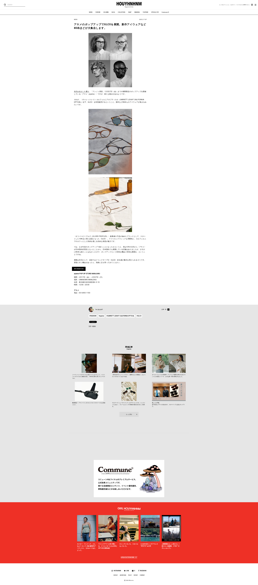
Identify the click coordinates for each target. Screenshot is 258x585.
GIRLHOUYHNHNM (129, 557)
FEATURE (98, 12)
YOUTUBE (145, 12)
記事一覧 (164, 309)
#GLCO (139, 316)
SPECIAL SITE (155, 12)
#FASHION (92, 316)
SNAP (129, 12)
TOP (90, 326)
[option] (86, 533)
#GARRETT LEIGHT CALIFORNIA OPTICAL (120, 316)
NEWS (91, 12)
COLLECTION (121, 12)
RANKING (137, 12)
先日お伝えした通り (81, 91)
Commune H (165, 12)
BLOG (113, 12)
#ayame (101, 316)
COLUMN (106, 12)
